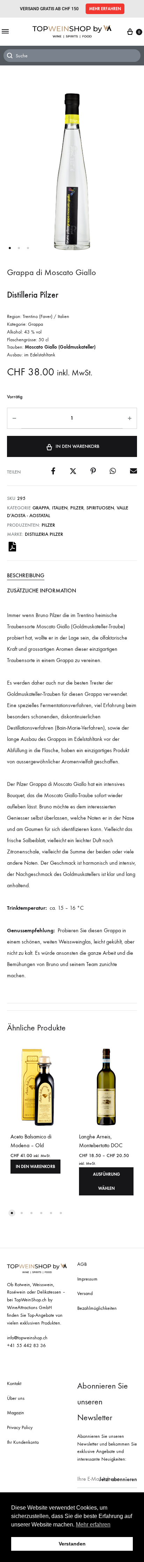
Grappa (41, 508)
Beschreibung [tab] (25, 575)
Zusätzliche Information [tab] (41, 590)
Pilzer (77, 508)
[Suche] (72, 55)
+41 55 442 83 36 (26, 1345)
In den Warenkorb (77, 446)
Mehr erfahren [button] (93, 1525)
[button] (105, 9)
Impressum (87, 1279)
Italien (59, 508)
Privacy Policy (20, 1427)
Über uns (15, 1398)
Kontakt (14, 1383)
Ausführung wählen (106, 1181)
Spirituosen (100, 508)
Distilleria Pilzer (44, 534)
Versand (85, 1293)
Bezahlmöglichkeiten (97, 1308)
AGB (82, 1264)
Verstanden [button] (72, 1544)
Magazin (15, 1413)
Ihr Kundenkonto (23, 1442)
